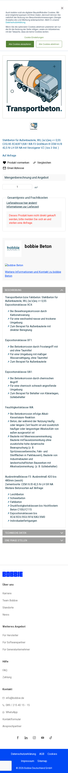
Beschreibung (13, 290)
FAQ (4, 670)
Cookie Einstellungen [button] (34, 37)
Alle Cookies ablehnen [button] (49, 44)
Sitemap (42, 761)
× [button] (61, 7)
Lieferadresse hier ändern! (21, 202)
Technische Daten (15, 533)
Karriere (7, 593)
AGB (41, 754)
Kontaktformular (11, 719)
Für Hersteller (10, 635)
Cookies (52, 754)
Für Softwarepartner (13, 642)
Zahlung (7, 677)
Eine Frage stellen (16, 540)
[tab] (34, 290)
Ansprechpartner (11, 726)
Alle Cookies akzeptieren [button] (20, 44)
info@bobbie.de (15, 698)
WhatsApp (12, 712)
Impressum (27, 761)
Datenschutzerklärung (15, 22)
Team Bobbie (10, 600)
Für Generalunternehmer (16, 649)
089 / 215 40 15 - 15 (18, 705)
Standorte (8, 607)
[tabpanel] (33, 127)
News (5, 614)
